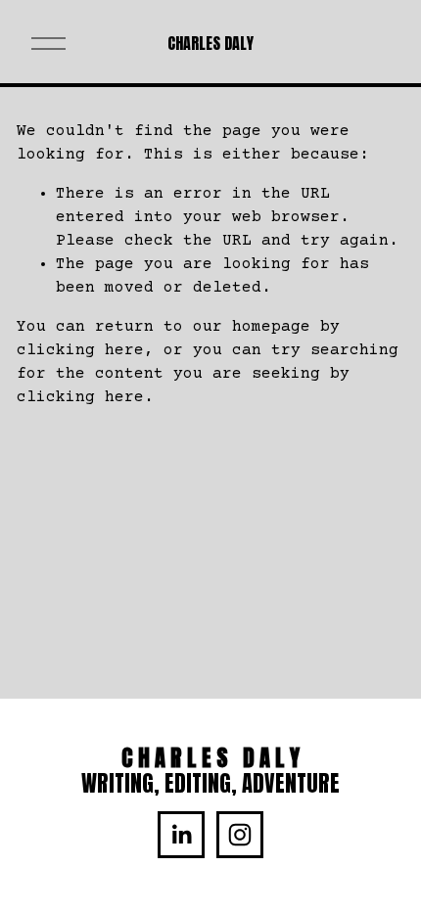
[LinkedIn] (181, 834)
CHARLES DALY (210, 43)
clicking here (80, 350)
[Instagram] (239, 834)
